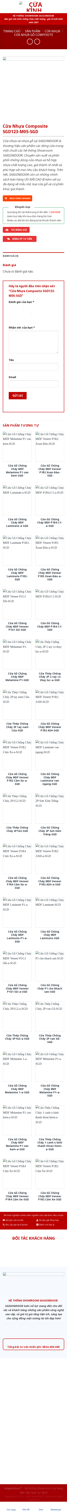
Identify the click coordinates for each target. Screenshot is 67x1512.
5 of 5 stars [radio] (16, 320)
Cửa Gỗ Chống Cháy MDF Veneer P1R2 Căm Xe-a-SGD (17, 779)
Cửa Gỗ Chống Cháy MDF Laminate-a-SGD (17, 523)
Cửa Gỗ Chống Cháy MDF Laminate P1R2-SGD (17, 574)
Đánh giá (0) (10, 256)
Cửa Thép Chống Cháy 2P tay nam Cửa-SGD (17, 727)
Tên (11, 360)
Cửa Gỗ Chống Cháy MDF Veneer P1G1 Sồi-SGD (17, 626)
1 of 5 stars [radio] (13, 307)
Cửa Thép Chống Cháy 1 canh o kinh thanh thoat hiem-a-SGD (49, 1144)
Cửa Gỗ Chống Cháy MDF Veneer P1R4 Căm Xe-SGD (17, 1196)
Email (12, 377)
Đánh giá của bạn (21, 302)
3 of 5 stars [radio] (16, 313)
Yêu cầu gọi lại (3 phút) (16, 1224)
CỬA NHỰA (52, 31)
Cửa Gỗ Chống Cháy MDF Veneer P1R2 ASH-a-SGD (49, 881)
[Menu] (5, 6)
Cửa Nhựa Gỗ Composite (33, 35)
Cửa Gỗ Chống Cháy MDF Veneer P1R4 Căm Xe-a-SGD (17, 883)
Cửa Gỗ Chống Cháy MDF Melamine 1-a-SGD (17, 1089)
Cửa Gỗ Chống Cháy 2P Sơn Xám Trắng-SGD (50, 831)
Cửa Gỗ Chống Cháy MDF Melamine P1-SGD (17, 677)
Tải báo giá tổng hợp (48, 1220)
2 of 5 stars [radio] (30, 307)
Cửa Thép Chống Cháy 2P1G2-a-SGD (17, 1037)
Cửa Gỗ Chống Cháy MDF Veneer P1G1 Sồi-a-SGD (17, 988)
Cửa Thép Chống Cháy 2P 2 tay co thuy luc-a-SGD (50, 677)
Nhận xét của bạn (22, 327)
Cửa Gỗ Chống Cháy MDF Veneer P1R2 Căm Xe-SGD (49, 1196)
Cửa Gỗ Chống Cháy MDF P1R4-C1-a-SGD (49, 523)
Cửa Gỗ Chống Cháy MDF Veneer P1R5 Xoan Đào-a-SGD (50, 574)
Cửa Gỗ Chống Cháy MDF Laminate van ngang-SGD (50, 779)
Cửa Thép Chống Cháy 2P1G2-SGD (17, 829)
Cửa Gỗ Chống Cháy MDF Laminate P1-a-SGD (17, 936)
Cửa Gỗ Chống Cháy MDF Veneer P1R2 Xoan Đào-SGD (49, 470)
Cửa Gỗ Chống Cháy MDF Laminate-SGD (49, 935)
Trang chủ (11, 31)
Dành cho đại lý (46, 1224)
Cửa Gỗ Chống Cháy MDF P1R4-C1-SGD (49, 626)
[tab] (33, 256)
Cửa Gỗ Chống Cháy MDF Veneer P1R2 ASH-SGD (49, 727)
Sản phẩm (32, 31)
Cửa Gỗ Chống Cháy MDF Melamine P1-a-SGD (49, 1090)
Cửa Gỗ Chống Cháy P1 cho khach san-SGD (49, 988)
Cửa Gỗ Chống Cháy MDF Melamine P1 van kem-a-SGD (17, 1144)
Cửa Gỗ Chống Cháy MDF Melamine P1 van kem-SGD (17, 470)
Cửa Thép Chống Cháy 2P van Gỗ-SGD (50, 1039)
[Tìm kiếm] (62, 6)
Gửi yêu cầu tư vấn (14, 1220)
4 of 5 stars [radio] (37, 313)
